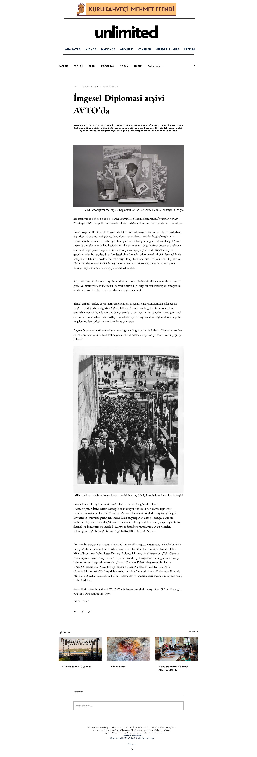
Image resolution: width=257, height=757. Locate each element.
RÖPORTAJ (107, 66)
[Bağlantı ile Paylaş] (89, 611)
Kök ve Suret (118, 666)
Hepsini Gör (193, 631)
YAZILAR (63, 66)
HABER (138, 66)
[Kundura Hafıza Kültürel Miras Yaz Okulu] (176, 649)
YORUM (124, 66)
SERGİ (92, 66)
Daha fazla (154, 66)
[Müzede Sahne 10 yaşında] (80, 649)
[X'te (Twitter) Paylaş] (82, 611)
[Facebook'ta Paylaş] (74, 611)
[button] (144, 49)
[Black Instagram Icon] (132, 749)
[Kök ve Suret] (128, 649)
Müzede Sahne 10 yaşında (76, 666)
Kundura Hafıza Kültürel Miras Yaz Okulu (173, 668)
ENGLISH (78, 66)
